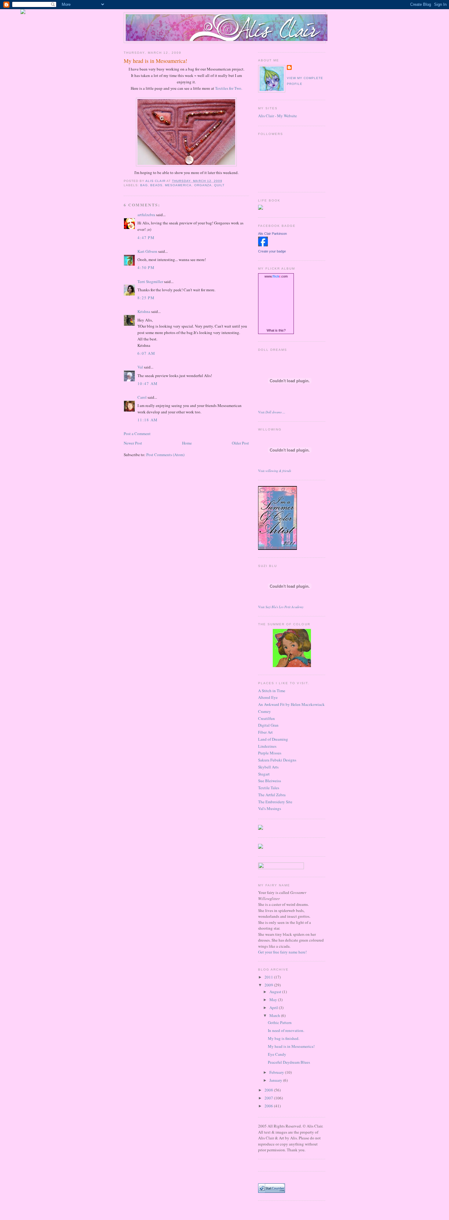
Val (140, 367)
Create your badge (272, 251)
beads (156, 185)
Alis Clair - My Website (277, 115)
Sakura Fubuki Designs (277, 760)
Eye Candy (277, 1054)
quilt (219, 185)
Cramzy (264, 711)
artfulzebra (146, 214)
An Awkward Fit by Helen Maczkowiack (291, 704)
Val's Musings (269, 808)
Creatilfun (266, 718)
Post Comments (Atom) (165, 454)
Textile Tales (268, 787)
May (273, 999)
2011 (269, 977)
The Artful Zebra (272, 794)
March (275, 1015)
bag (144, 185)
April (274, 1007)
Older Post (240, 443)
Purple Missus (269, 753)
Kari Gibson (147, 251)
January (276, 1080)
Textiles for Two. (228, 88)
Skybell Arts (268, 767)
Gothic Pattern (280, 1022)
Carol (142, 397)
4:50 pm (146, 267)
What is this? (276, 330)
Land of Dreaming (273, 739)
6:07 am (146, 353)
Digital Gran (268, 725)
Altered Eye (268, 697)
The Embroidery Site (275, 801)
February (277, 1072)
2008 (269, 1090)
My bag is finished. (283, 1038)
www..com (276, 276)
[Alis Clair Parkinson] (263, 245)
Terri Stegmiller (150, 281)
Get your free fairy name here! (282, 952)
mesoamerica (178, 185)
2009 (269, 985)
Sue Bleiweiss (269, 780)
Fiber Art (265, 732)
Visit (271, 412)
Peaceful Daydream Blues (289, 1062)
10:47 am (147, 383)
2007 (269, 1098)
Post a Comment (137, 433)
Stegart (264, 774)
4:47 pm (146, 237)
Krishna (143, 311)
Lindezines (267, 746)
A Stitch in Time (271, 690)
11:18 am (147, 420)
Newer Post (133, 443)
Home (187, 443)
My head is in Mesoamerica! (291, 1046)
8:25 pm (146, 297)
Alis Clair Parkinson (272, 233)
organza (203, 185)
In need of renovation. (286, 1030)
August (275, 991)
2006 (269, 1106)
